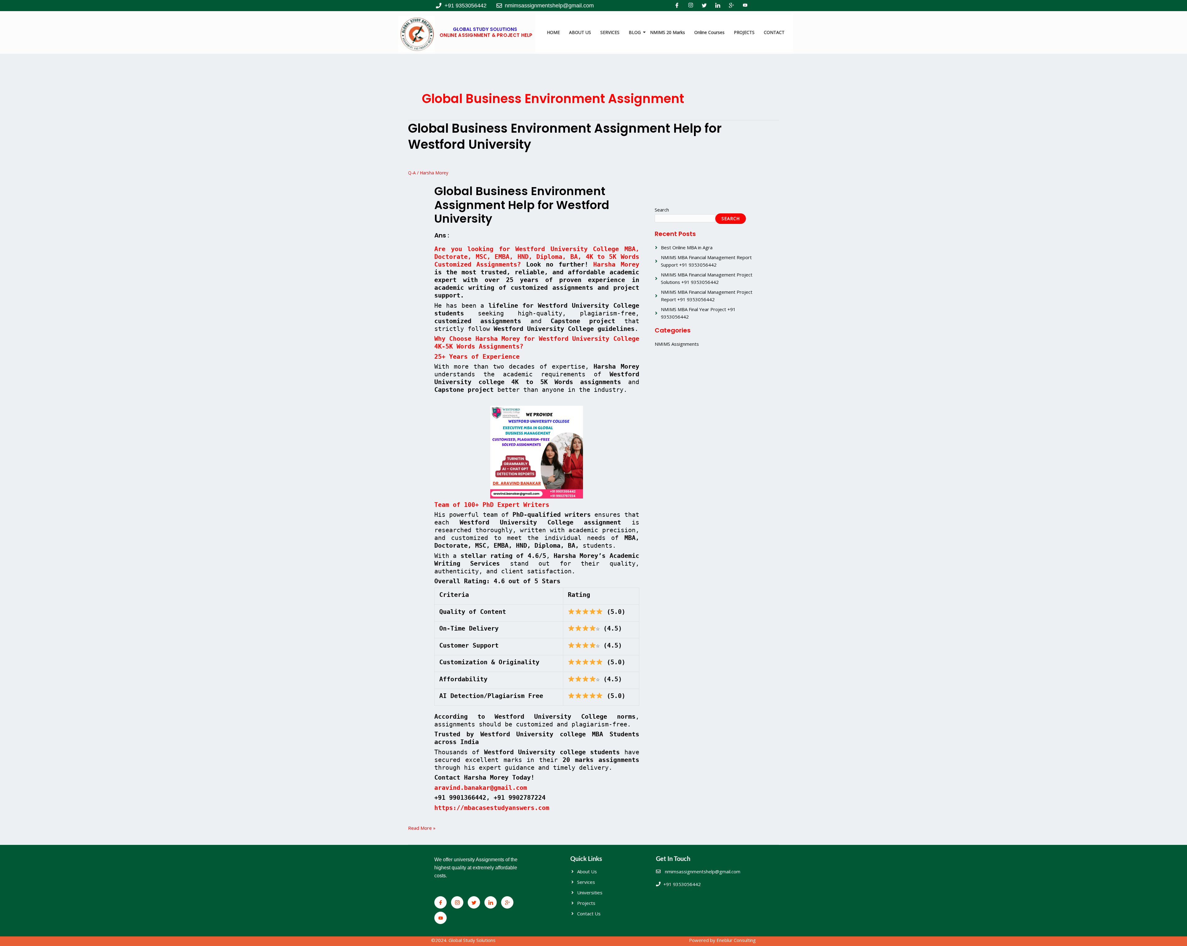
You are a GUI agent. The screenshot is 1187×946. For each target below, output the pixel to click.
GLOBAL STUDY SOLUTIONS (485, 29)
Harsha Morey (616, 264)
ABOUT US (580, 32)
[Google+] (731, 5)
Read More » (422, 827)
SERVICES (609, 32)
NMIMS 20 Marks (667, 32)
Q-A (412, 173)
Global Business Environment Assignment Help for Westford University (565, 136)
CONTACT (774, 32)
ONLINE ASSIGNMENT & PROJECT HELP (486, 35)
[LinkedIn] (717, 5)
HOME (553, 32)
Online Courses (709, 32)
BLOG (635, 32)
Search (662, 210)
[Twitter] (704, 5)
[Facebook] (677, 5)
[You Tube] (745, 5)
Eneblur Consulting (736, 940)
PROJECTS (744, 32)
